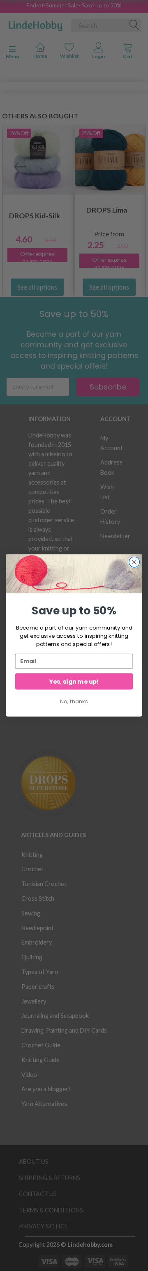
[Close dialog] (134, 562)
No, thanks (74, 701)
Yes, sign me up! (74, 681)
